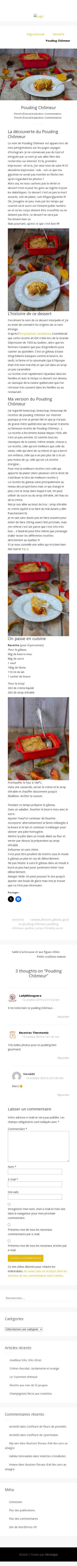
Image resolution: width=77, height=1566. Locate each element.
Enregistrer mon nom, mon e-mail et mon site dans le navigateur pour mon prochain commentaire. (36, 1213)
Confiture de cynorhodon (42, 1435)
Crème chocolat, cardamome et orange (34, 1368)
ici (26, 549)
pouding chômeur (34, 924)
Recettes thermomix (34, 1032)
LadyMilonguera (30, 995)
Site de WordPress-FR (23, 1527)
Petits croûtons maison (51, 956)
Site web (13, 1192)
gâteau (57, 919)
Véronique (51, 1554)
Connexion (15, 1502)
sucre (59, 928)
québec (30, 928)
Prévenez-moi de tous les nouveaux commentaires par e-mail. (30, 1232)
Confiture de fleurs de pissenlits (46, 1426)
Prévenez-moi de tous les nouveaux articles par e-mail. (37, 1248)
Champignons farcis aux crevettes (31, 1393)
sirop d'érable (45, 928)
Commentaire (17, 1129)
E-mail (13, 1179)
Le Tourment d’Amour (24, 1377)
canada (35, 919)
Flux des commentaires (23, 1518)
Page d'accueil (35, 34)
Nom (12, 1166)
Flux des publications (22, 1510)
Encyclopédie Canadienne (35, 333)
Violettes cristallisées (53, 1456)
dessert (46, 919)
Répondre (63, 1016)
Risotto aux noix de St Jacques (29, 1385)
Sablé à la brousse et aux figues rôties (36, 952)
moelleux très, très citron (25, 1360)
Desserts (58, 34)
